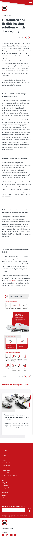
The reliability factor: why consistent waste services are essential (17, 414)
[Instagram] (15, 535)
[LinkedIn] (29, 37)
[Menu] (30, 2)
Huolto (3, 453)
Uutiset (4, 495)
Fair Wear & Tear (6, 473)
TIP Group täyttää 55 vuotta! (9, 475)
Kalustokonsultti (6, 465)
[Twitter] (25, 37)
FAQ (3, 497)
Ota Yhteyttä (5, 492)
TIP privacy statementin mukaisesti (16, 517)
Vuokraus (4, 450)
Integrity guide (6, 470)
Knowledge (7, 15)
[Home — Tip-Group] (4, 8)
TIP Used (4, 455)
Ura (3, 480)
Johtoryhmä (5, 485)
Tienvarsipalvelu (6, 463)
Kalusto (4, 460)
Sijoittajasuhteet (6, 487)
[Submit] (29, 510)
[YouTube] (11, 535)
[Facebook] (21, 37)
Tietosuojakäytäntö (7, 528)
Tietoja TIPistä (5, 483)
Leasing (4, 448)
